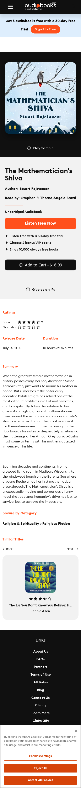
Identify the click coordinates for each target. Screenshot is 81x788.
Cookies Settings (40, 756)
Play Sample (43, 148)
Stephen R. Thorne (36, 198)
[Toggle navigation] (10, 7)
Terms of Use (41, 674)
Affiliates (40, 682)
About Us (40, 651)
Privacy (40, 705)
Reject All (40, 768)
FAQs (40, 659)
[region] (40, 756)
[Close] (76, 730)
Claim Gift (41, 720)
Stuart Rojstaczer (34, 189)
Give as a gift (43, 289)
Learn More (41, 713)
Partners (40, 666)
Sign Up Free (45, 29)
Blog (40, 690)
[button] (7, 549)
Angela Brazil (64, 198)
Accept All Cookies (40, 780)
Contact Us (40, 697)
